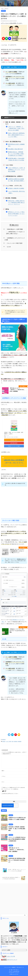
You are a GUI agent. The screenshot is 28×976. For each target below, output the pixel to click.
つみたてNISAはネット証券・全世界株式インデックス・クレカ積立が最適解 (16, 169)
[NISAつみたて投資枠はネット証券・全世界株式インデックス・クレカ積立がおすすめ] (12, 734)
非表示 (16, 225)
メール (3, 776)
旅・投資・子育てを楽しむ (14, 969)
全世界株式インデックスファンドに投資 (14, 239)
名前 (3, 770)
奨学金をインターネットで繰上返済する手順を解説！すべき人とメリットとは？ (16, 213)
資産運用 (19, 741)
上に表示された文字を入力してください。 (10, 793)
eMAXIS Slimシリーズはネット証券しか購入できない (15, 232)
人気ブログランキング (12, 959)
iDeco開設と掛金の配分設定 (15, 149)
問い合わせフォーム (20, 967)
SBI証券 (3, 741)
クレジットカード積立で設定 (14, 243)
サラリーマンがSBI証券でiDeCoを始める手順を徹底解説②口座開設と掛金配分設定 (17, 839)
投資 (12, 741)
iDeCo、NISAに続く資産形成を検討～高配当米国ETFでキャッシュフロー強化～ (16, 134)
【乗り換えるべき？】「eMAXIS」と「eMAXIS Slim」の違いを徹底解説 (16, 849)
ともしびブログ (14, 4)
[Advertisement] (14, 266)
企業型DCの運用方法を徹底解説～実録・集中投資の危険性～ (16, 179)
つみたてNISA (8, 741)
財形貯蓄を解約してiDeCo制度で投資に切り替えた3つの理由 (16, 159)
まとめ (8, 246)
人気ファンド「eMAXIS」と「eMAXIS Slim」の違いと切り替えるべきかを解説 (16, 128)
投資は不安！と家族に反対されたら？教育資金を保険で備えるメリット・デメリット (16, 202)
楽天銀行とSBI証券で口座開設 (16, 188)
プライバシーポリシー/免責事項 (9, 967)
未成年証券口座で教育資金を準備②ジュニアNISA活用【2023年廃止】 (16, 860)
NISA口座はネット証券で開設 (14, 229)
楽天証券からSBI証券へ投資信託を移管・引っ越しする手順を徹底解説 (16, 828)
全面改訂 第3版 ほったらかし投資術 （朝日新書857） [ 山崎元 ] (13, 433)
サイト (3, 781)
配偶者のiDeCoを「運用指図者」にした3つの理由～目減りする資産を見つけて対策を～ (16, 153)
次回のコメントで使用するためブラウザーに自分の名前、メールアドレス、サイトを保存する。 (13, 788)
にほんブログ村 (11, 956)
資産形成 (3, 739)
